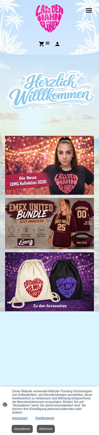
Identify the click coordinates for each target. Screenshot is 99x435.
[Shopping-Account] (57, 44)
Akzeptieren (22, 429)
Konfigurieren (45, 418)
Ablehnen (46, 429)
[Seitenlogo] (49, 18)
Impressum (19, 418)
